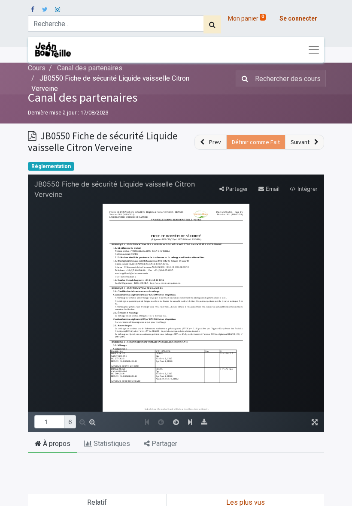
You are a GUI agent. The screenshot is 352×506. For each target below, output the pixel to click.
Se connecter (298, 18)
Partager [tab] (163, 444)
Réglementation (51, 166)
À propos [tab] (55, 444)
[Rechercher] (212, 24)
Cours (37, 68)
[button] (210, 142)
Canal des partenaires (82, 97)
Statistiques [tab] (111, 444)
